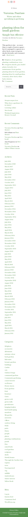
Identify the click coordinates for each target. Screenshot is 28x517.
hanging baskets (10, 407)
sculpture (8, 452)
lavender (10, 67)
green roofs (9, 399)
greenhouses (9, 404)
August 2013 (9, 251)
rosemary (5, 76)
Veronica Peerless (11, 128)
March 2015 (9, 201)
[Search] (21, 87)
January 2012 (9, 301)
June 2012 (8, 288)
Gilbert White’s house (12, 148)
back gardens (9, 357)
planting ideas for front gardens (13, 72)
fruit (6, 391)
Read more (10, 55)
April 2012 (8, 294)
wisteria (9, 79)
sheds (7, 455)
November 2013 (10, 243)
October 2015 (9, 182)
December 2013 (10, 241)
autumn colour (10, 354)
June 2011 (8, 320)
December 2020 (10, 164)
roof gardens (9, 449)
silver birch (14, 76)
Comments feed (10, 499)
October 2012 (9, 278)
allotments (8, 351)
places (7, 436)
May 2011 (8, 323)
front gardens (17, 60)
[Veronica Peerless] (14, 13)
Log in (7, 494)
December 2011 (10, 304)
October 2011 (9, 309)
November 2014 (10, 211)
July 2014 (8, 222)
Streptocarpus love (11, 100)
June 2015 (8, 193)
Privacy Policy (14, 510)
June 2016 (8, 174)
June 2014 (8, 225)
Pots (6, 444)
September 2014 (10, 217)
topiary (7, 463)
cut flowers (8, 383)
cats (6, 370)
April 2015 (8, 198)
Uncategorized (10, 468)
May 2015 (8, 196)
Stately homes (9, 457)
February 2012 (10, 299)
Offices (7, 420)
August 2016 (9, 169)
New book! (8, 110)
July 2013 (8, 254)
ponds (7, 441)
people (7, 433)
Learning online (10, 108)
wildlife (7, 473)
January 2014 (9, 238)
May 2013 (8, 259)
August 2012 (9, 283)
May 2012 (8, 291)
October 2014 (9, 214)
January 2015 (9, 206)
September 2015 (10, 185)
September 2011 (10, 312)
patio (6, 428)
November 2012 (10, 275)
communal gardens (11, 375)
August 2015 (9, 188)
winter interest (10, 478)
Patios (7, 431)
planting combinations (10, 62)
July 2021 (8, 161)
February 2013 (10, 267)
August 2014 (9, 219)
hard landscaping (11, 410)
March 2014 (9, 233)
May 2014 (8, 227)
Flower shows (9, 386)
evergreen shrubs (10, 64)
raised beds (9, 447)
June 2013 (8, 256)
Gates (7, 396)
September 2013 (10, 249)
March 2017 (9, 166)
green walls (9, 402)
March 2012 (9, 296)
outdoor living (10, 423)
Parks (6, 426)
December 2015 (10, 180)
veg (6, 471)
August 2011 (9, 315)
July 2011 (8, 317)
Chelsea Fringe (10, 373)
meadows (8, 412)
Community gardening (13, 378)
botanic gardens (10, 362)
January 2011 (9, 333)
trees (20, 62)
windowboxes (9, 476)
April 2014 (8, 230)
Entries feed (9, 497)
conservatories (10, 381)
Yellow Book (9, 481)
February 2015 (10, 204)
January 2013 (9, 270)
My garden (8, 415)
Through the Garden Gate (14, 460)
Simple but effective (13, 35)
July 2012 (8, 286)
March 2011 (9, 328)
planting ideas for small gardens (13, 74)
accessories (8, 349)
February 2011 (9, 331)
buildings (8, 365)
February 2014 (10, 235)
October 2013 (9, 246)
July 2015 (8, 190)
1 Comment (8, 81)
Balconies (8, 359)
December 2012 (10, 272)
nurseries (8, 418)
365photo (7, 60)
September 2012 (10, 280)
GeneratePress (14, 514)
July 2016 (8, 172)
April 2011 (8, 325)
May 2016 (8, 177)
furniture (8, 394)
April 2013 (8, 262)
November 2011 (10, 307)
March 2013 (9, 264)
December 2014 (10, 209)
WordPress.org (10, 502)
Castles (7, 367)
